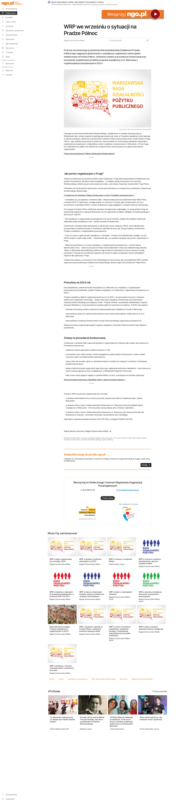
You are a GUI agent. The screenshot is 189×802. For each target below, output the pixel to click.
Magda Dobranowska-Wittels (142, 679)
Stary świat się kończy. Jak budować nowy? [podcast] (151, 718)
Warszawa (123, 679)
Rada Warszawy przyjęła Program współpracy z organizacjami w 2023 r (60, 629)
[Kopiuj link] (147, 40)
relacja (61, 679)
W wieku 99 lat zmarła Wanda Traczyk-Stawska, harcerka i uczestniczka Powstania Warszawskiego (92, 720)
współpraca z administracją (77, 679)
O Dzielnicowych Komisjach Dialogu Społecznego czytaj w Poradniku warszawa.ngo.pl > (99, 195)
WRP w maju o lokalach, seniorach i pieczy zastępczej (151, 628)
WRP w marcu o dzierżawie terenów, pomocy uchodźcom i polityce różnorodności (91, 594)
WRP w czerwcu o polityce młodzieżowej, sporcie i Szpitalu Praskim (150, 561)
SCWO (52, 679)
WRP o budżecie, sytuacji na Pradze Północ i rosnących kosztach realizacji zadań (91, 629)
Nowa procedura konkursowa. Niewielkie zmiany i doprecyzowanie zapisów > (95, 380)
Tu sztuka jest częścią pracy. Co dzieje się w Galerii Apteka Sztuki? (62, 719)
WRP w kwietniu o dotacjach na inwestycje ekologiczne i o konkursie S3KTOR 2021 (62, 594)
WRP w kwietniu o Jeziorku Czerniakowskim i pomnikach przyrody (62, 668)
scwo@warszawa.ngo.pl (129, 490)
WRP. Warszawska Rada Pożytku (104, 679)
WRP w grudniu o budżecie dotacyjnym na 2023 (90, 560)
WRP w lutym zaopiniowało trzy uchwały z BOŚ (61, 560)
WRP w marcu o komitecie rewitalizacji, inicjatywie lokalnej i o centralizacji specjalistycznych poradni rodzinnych (119, 631)
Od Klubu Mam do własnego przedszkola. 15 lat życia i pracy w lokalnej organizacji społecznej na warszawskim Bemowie (121, 721)
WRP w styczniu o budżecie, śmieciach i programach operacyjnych (150, 594)
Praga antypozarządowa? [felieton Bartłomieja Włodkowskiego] (89, 153)
